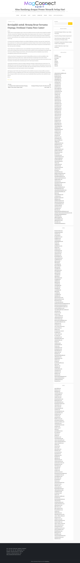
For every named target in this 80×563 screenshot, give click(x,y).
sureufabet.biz (57, 283)
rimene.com (56, 494)
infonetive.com (57, 485)
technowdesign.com (58, 318)
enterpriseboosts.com (58, 438)
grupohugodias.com (58, 339)
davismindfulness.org (58, 218)
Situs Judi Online (58, 15)
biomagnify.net (57, 380)
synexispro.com (57, 208)
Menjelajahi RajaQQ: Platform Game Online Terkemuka (62, 32)
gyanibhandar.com (58, 259)
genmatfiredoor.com (58, 171)
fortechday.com (57, 221)
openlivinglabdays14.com (59, 308)
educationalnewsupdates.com (60, 73)
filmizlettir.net (57, 391)
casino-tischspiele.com (59, 442)
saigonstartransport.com (59, 482)
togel (50, 15)
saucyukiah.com (57, 388)
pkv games (56, 58)
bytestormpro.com (58, 155)
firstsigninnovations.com (59, 403)
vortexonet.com (57, 85)
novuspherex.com (57, 105)
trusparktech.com (57, 108)
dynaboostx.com (57, 120)
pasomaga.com (57, 374)
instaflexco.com (57, 121)
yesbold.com (56, 244)
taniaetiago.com (57, 371)
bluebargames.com (58, 400)
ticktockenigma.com (58, 161)
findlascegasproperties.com (59, 173)
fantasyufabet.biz (57, 265)
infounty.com (57, 329)
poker (55, 59)
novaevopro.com (57, 106)
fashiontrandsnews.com (59, 299)
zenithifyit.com (57, 97)
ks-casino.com (57, 335)
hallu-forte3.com (57, 506)
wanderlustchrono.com (59, 156)
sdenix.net (56, 429)
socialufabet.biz (57, 279)
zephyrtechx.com (57, 114)
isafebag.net (56, 435)
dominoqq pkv (20, 549)
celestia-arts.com (57, 397)
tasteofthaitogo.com (58, 476)
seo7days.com (57, 470)
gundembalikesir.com (58, 241)
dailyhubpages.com (58, 183)
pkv (7, 548)
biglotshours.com (57, 255)
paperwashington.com (58, 194)
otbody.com (56, 444)
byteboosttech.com (58, 250)
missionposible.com (58, 521)
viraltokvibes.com (57, 423)
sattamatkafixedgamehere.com (60, 190)
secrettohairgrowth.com (59, 474)
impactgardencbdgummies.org (60, 376)
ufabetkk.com (57, 458)
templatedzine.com (58, 347)
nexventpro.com (57, 112)
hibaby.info (56, 193)
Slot (29, 15)
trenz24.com (56, 447)
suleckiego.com (57, 538)
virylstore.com (57, 415)
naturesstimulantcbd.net (59, 377)
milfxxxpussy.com (57, 356)
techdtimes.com (57, 238)
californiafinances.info (58, 490)
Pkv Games (23, 15)
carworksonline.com (58, 412)
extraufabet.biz (57, 274)
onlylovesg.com (57, 180)
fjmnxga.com (57, 480)
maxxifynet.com (57, 86)
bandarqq (56, 55)
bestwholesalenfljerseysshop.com (60, 306)
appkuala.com (57, 468)
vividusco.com (57, 94)
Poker (45, 15)
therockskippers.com (58, 509)
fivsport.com (56, 346)
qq (23, 549)
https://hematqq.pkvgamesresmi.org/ (14, 554)
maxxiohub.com (57, 98)
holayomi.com (57, 209)
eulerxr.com (56, 162)
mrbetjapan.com (57, 465)
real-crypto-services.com (59, 326)
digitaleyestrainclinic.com (59, 520)
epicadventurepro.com (58, 149)
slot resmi (11, 548)
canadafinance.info (58, 491)
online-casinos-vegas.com (59, 523)
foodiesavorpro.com (58, 146)
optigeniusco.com (57, 103)
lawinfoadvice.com (58, 349)
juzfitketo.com (57, 373)
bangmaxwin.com (57, 483)
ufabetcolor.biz (57, 273)
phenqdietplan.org (58, 350)
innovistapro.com (57, 123)
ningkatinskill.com (58, 344)
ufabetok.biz (56, 291)
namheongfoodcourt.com (59, 503)
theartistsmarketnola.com (59, 499)
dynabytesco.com (57, 136)
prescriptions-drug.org (59, 420)
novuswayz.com (57, 117)
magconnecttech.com (58, 167)
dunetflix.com (57, 353)
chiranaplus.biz (57, 500)
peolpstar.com (57, 409)
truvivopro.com (57, 92)
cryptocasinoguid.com (58, 302)
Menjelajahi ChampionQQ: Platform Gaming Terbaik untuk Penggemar (63, 42)
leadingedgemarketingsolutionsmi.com (62, 303)
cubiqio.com (56, 141)
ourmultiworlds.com (58, 392)
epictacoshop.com (58, 486)
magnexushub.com (58, 251)
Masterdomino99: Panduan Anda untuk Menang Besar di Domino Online (62, 39)
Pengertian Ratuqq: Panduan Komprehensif (62, 35)
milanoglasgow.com (58, 505)
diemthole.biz (57, 456)
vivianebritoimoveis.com (59, 424)
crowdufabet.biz (57, 294)
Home (17, 15)
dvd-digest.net (57, 497)
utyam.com (56, 361)
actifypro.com (57, 118)
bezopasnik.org (57, 479)
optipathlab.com (57, 79)
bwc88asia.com (57, 332)
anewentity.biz (57, 467)
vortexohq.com (57, 147)
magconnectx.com (58, 206)
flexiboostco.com (57, 74)
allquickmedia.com (58, 459)
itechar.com (56, 242)
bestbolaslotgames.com (59, 188)
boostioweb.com (57, 76)
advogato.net (57, 433)
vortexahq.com (57, 95)
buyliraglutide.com (58, 256)
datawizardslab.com (58, 139)
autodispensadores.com (59, 200)
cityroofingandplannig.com (59, 321)
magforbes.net (57, 426)
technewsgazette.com (58, 461)
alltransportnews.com (58, 297)
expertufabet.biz (57, 264)
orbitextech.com (57, 165)
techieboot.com (57, 239)
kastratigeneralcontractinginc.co (60, 305)
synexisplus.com (57, 83)
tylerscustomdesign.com (59, 411)
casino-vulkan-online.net (59, 515)
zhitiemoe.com (57, 365)
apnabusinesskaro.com (58, 537)
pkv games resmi (57, 56)
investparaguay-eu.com (59, 330)
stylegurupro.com (57, 138)
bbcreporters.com (57, 300)
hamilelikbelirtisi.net (58, 129)
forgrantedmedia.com (58, 408)
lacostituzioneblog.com (59, 362)
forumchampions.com (58, 398)
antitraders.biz (57, 311)
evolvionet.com (57, 82)
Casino (34, 15)
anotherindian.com (58, 368)
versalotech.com (57, 130)
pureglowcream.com (58, 471)
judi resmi (15, 548)
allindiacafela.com (58, 512)
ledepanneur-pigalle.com (59, 496)
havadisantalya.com (58, 236)
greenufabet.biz (57, 271)
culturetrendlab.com (58, 158)
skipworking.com (57, 449)
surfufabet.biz (57, 280)
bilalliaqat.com (57, 199)
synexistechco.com (58, 91)
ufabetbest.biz (57, 282)
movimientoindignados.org (59, 355)
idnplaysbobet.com (58, 185)
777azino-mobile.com (58, 315)
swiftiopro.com (57, 127)
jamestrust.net (57, 446)
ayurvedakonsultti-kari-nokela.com (61, 309)
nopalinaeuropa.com (58, 379)
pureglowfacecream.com (59, 462)
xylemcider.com (57, 370)
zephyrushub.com (57, 77)
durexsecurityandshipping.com (60, 320)
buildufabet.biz (57, 295)
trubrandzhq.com (57, 109)
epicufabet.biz (57, 288)
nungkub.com (57, 367)
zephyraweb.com (57, 100)
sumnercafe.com (57, 352)
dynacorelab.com (57, 89)
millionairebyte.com (58, 220)
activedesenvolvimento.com (59, 182)
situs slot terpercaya (15, 551)
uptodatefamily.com (58, 358)
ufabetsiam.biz (57, 267)
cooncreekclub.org (58, 394)
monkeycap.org (57, 427)
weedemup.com (57, 196)
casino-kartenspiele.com (59, 439)
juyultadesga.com (57, 324)
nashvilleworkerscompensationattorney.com (63, 212)
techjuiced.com (57, 248)
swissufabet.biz (57, 268)
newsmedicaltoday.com (59, 203)
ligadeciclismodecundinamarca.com (61, 211)
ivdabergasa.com (57, 323)
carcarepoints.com (58, 336)
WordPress (47, 561)
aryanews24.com (57, 312)
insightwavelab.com (58, 150)
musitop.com (57, 359)
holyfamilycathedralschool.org (60, 214)
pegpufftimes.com (57, 395)
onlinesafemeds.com (58, 258)
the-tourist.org (57, 432)
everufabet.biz (57, 292)
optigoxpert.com (57, 115)
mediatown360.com (58, 518)
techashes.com (57, 233)
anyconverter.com (58, 452)
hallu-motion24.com (58, 508)
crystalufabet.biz (57, 289)
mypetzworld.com (58, 327)
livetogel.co (56, 170)
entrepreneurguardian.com (59, 191)
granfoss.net (56, 511)
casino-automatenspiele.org (60, 441)
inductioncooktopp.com (59, 202)
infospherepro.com (58, 144)
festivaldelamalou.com (58, 402)
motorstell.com (57, 417)
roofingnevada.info (58, 205)
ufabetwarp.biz (57, 261)
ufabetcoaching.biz (58, 217)
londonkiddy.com (57, 215)
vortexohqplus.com (58, 126)
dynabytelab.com (57, 80)
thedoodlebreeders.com (59, 338)
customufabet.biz (57, 285)
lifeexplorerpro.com (58, 152)
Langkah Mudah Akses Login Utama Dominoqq (61, 46)
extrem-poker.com (58, 333)
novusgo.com (57, 153)
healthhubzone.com (58, 245)
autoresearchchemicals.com (59, 535)
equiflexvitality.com (58, 179)
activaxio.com (57, 135)
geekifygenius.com (58, 164)
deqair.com (56, 341)
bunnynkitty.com (57, 477)
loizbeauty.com (57, 450)
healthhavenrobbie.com (59, 174)
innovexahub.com (57, 88)
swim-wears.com (57, 406)
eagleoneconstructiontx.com (60, 177)
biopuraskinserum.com (59, 488)
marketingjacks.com (58, 526)
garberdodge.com (57, 405)
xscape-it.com (57, 314)
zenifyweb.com (57, 168)
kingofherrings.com (58, 464)
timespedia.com (57, 453)
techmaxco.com (57, 132)
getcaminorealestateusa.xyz (59, 223)
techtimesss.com (57, 414)
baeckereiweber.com (58, 230)
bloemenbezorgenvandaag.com (60, 473)
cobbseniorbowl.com (58, 317)
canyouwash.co (57, 235)
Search (56, 21)
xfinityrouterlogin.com (58, 524)
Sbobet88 (39, 15)
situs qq (56, 64)
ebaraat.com (56, 247)
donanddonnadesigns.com (59, 176)
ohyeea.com (56, 364)
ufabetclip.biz (57, 262)
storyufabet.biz (57, 286)
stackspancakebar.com (58, 502)
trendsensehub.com (58, 159)
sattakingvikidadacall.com (59, 186)
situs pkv (56, 61)
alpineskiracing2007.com (59, 514)
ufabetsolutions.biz (58, 277)
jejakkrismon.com (57, 455)
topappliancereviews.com (59, 527)
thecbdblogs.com (57, 534)
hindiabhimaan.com (58, 531)
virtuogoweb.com (57, 253)
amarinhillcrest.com (58, 430)
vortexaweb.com (57, 101)
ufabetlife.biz (57, 276)
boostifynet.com (57, 111)
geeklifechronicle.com (58, 142)
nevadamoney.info (58, 493)
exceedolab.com (57, 133)
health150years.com (58, 418)
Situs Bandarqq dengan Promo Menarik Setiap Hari (40, 9)
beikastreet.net (57, 389)
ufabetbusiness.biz (58, 270)
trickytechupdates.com (58, 529)
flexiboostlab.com (57, 124)
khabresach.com (57, 532)
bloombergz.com (57, 436)
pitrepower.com (57, 517)
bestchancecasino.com (58, 197)
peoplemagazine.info (58, 232)
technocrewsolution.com (59, 421)
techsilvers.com (57, 343)
